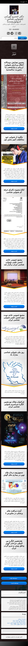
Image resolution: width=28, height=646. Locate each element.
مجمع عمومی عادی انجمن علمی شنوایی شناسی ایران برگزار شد (14, 262)
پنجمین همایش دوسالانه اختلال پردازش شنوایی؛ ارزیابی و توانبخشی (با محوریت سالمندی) (14, 66)
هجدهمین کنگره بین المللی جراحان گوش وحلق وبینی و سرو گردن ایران (14, 544)
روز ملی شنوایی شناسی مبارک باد (14, 353)
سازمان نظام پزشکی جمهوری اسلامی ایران (16, 623)
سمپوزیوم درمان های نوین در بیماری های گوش (14, 473)
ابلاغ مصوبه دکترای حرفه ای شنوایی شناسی (14, 191)
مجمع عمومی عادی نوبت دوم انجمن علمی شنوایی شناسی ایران (14, 317)
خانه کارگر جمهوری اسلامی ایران (18, 624)
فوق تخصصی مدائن (16, 621)
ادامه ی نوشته (10, 128)
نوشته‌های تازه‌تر (14, 583)
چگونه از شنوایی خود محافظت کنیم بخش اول (14, 138)
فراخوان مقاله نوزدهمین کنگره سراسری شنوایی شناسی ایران (14, 404)
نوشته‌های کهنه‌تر (13, 578)
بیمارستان (22, 621)
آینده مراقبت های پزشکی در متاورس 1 (14, 512)
